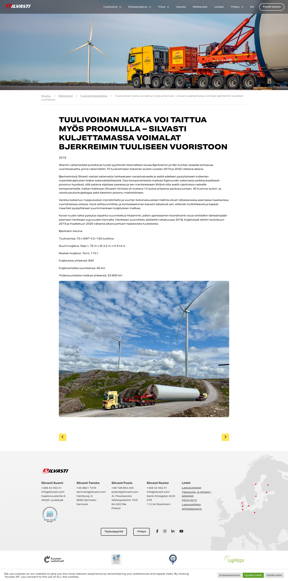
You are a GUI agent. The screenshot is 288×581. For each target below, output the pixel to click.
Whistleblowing (192, 508)
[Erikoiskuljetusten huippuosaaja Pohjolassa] (18, 6)
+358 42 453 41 (51, 487)
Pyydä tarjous (272, 7)
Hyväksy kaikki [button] (253, 575)
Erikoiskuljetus (137, 6)
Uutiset (219, 6)
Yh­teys (141, 531)
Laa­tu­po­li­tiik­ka (191, 504)
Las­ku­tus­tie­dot (191, 487)
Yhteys (235, 6)
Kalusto (181, 6)
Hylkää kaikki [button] (274, 575)
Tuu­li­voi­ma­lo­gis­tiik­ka (93, 95)
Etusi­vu (46, 95)
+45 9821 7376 (86, 487)
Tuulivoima (110, 6)
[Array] (157, 531)
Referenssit (200, 6)
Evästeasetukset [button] (230, 575)
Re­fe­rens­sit (65, 95)
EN (252, 6)
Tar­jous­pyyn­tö (113, 531)
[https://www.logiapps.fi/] (234, 559)
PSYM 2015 (189, 500)
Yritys (161, 6)
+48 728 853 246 (123, 487)
